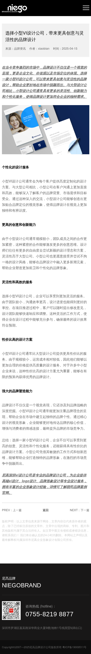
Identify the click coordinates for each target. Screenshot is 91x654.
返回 (46, 510)
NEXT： (75, 510)
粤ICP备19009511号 (74, 647)
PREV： (7, 510)
